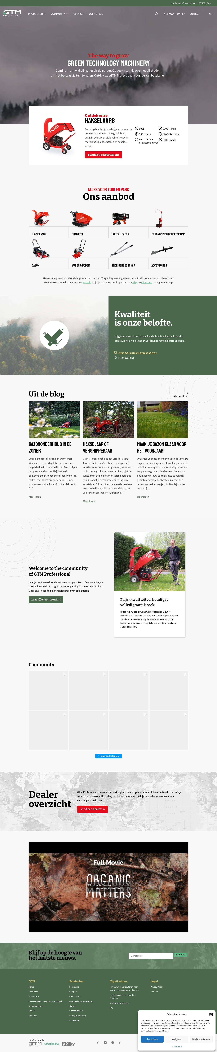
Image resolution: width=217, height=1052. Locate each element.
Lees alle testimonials (46, 599)
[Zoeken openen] (156, 14)
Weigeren (176, 1039)
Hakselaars (74, 986)
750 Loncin (145, 134)
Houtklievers (75, 996)
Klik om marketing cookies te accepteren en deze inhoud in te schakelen (108, 887)
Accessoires (74, 1020)
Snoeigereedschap (77, 1015)
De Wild (87, 282)
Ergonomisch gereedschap (81, 1001)
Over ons (95, 13)
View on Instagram (110, 756)
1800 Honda (169, 140)
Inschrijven (180, 954)
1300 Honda (169, 128)
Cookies (154, 991)
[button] (211, 1014)
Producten (35, 13)
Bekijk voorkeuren (201, 1039)
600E (142, 128)
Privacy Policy (177, 1046)
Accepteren (152, 1039)
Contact (195, 13)
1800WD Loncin (171, 134)
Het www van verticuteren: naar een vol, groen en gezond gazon (124, 988)
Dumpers (73, 991)
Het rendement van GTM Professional (45, 1001)
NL (210, 14)
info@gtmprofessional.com (183, 3)
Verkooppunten (36, 1006)
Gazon (72, 1006)
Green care (34, 996)
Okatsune (146, 282)
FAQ (112, 1007)
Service (78, 13)
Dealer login (205, 3)
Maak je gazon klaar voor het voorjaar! (122, 996)
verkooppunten (174, 13)
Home (31, 986)
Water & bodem (76, 1010)
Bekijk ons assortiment (103, 154)
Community (58, 13)
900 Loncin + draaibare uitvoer (148, 141)
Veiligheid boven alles (119, 1003)
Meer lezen (35, 496)
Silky (134, 282)
